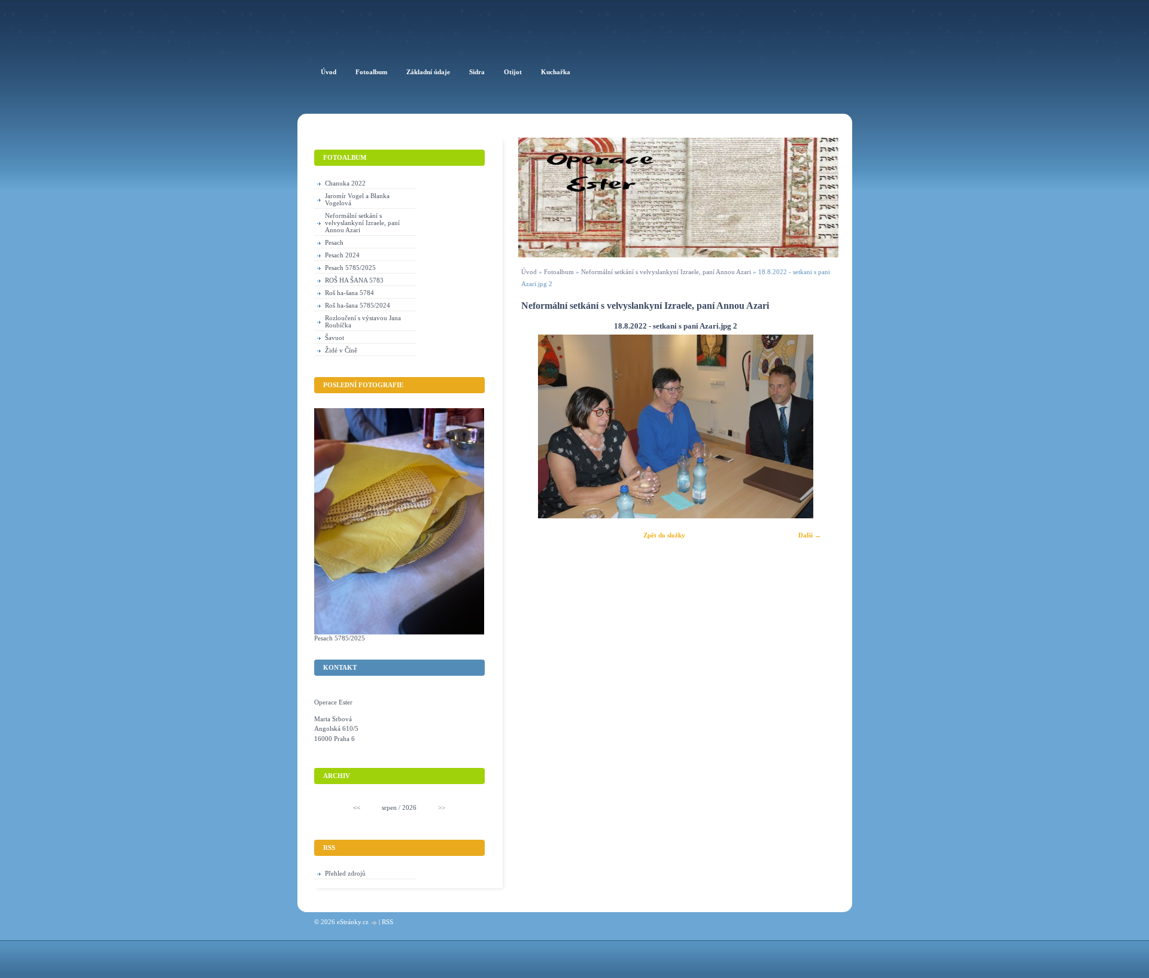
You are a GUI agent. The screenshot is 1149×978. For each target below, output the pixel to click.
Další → (809, 535)
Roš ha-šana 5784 (349, 292)
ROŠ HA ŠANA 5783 (354, 280)
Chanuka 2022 (345, 183)
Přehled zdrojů (345, 873)
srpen (389, 807)
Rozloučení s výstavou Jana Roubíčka (363, 321)
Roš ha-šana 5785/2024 (357, 305)
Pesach (334, 242)
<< (356, 807)
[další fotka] (813, 426)
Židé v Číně (341, 350)
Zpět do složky (664, 535)
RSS (387, 921)
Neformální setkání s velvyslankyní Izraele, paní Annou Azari (666, 271)
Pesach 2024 (342, 255)
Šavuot (334, 337)
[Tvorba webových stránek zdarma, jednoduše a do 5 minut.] (374, 922)
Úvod (529, 271)
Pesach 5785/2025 (350, 267)
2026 (409, 807)
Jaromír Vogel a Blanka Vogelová (357, 199)
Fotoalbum (559, 271)
